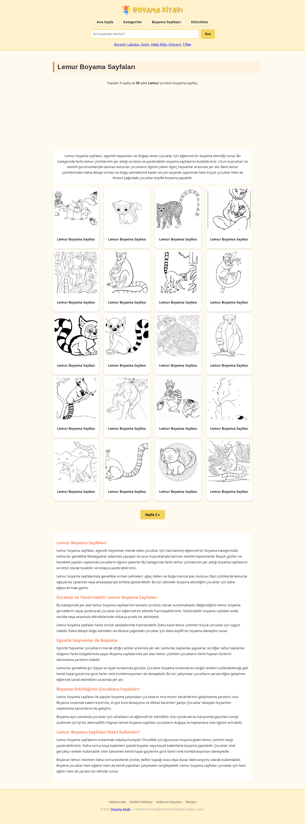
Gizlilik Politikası (141, 802)
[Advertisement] (152, 118)
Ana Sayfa (105, 22)
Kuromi (120, 44)
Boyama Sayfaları (166, 22)
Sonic (145, 44)
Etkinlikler (199, 22)
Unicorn (174, 44)
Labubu (133, 44)
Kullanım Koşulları (169, 802)
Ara (208, 34)
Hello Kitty (159, 44)
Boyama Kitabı (121, 809)
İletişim (191, 802)
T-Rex (187, 44)
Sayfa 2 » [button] (152, 514)
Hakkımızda (117, 802)
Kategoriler (132, 22)
